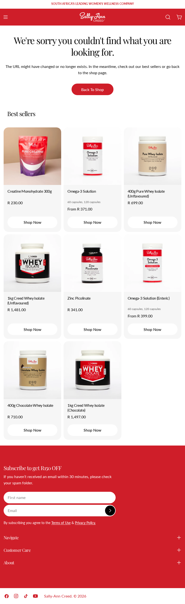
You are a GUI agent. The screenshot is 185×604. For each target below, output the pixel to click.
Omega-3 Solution (81, 191)
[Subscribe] (110, 511)
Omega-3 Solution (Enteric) (148, 298)
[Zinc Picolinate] (92, 263)
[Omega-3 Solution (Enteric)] (152, 263)
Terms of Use (61, 523)
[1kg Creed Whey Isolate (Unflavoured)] (32, 263)
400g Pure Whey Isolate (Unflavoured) (146, 193)
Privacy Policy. (85, 523)
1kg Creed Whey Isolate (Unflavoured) (25, 300)
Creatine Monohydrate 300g (29, 191)
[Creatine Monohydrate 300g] (32, 156)
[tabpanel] (92, 283)
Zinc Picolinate (78, 298)
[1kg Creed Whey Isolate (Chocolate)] (92, 370)
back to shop (92, 89)
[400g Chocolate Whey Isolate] (32, 370)
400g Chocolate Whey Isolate (30, 405)
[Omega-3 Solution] (92, 156)
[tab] (21, 114)
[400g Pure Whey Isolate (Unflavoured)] (152, 156)
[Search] (168, 17)
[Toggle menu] (5, 17)
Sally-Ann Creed (58, 596)
